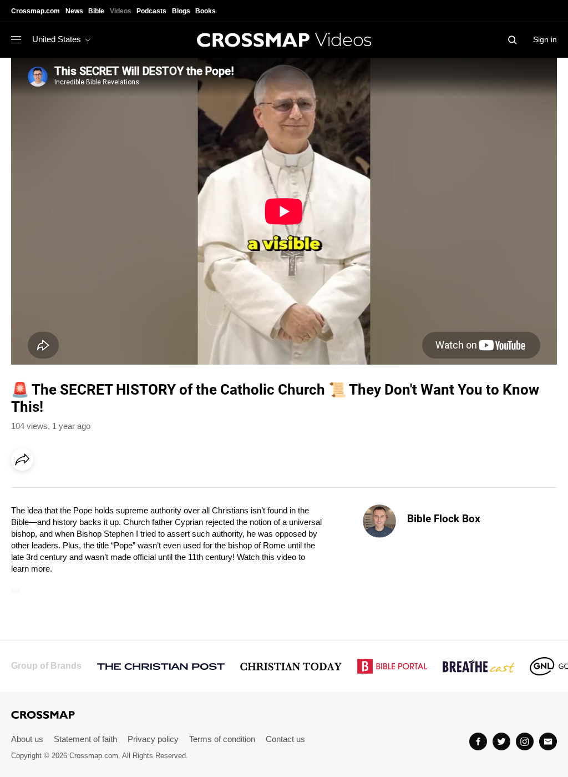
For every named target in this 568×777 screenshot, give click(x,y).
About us (27, 739)
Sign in (545, 39)
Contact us (285, 739)
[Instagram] (525, 741)
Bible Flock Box (443, 518)
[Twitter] (501, 741)
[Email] (94, 491)
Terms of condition (222, 739)
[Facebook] (25, 491)
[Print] (116, 491)
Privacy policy (153, 739)
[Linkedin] (48, 491)
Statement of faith (85, 739)
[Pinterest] (71, 491)
